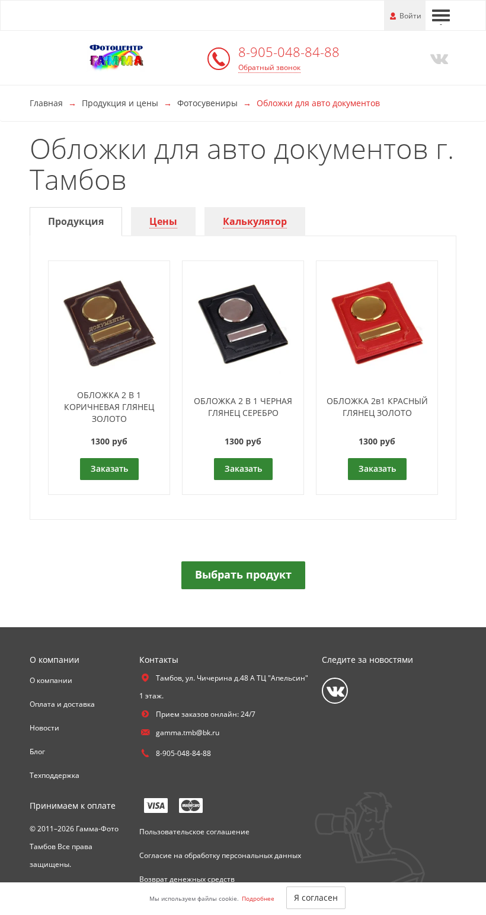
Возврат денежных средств (187, 879)
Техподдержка (54, 775)
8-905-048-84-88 (289, 52)
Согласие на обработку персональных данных (220, 855)
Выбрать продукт (243, 574)
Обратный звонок (269, 67)
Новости (44, 728)
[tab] (76, 221)
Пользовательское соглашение (194, 832)
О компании (51, 680)
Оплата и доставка (62, 704)
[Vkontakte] (436, 57)
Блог (37, 751)
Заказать (109, 468)
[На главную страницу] (116, 56)
